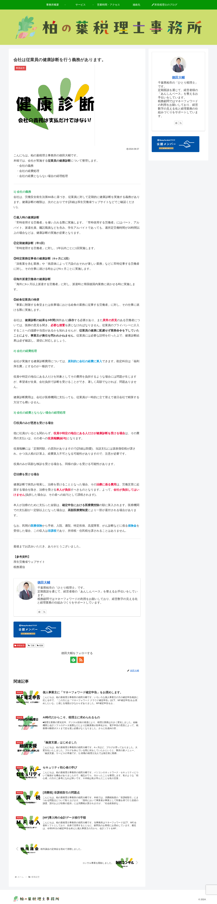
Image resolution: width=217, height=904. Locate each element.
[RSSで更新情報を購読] (44, 612)
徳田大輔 (43, 582)
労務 (32, 645)
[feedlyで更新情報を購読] (39, 612)
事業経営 (21, 645)
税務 (41, 645)
